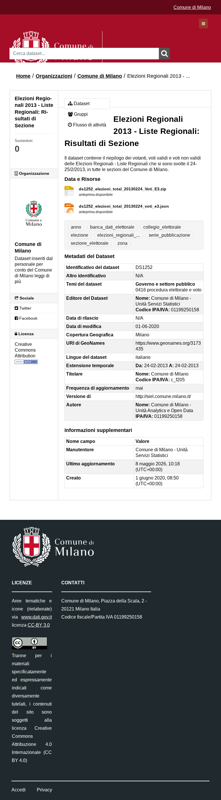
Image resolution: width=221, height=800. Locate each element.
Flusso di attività (89, 124)
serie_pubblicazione (169, 235)
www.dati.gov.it (36, 617)
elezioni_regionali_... (118, 235)
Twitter (24, 308)
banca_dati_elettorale (112, 227)
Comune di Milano (192, 7)
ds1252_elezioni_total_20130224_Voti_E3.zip (122, 189)
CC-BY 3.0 (39, 625)
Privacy (44, 789)
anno (76, 227)
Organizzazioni (54, 76)
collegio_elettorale (162, 227)
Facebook (27, 318)
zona (122, 243)
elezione (79, 235)
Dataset (81, 103)
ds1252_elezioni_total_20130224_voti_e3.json (124, 206)
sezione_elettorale (89, 243)
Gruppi (80, 114)
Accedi (19, 789)
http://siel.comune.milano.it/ (163, 396)
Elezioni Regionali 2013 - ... (158, 76)
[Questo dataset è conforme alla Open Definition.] (26, 361)
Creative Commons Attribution (25, 350)
